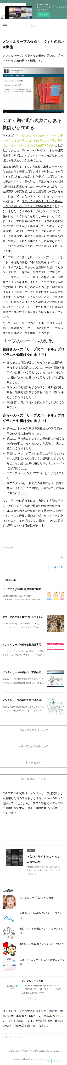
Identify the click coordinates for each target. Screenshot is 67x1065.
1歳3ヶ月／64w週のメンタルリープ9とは (42, 944)
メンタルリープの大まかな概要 (36, 897)
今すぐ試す (43, 14)
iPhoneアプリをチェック (33, 730)
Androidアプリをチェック (33, 746)
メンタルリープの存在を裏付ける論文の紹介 (27, 700)
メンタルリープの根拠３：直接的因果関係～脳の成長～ (33, 672)
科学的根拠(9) (8, 547)
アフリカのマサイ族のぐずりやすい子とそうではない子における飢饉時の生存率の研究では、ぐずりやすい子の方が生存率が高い (33, 140)
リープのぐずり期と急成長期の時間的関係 (25, 589)
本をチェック (33, 762)
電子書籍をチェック (33, 779)
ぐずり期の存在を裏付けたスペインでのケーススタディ (33, 616)
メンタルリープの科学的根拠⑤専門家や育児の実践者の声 (34, 644)
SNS (58, 1016)
